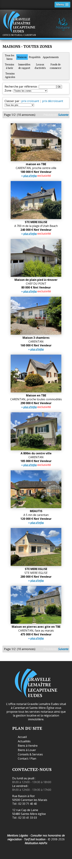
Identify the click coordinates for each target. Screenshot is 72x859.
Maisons (22, 57)
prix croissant (30, 101)
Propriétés (35, 57)
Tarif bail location (34, 839)
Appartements (51, 57)
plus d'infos (30, 175)
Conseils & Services (30, 754)
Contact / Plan (27, 758)
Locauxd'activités (40, 66)
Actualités (24, 741)
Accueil (22, 737)
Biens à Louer (27, 750)
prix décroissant (52, 101)
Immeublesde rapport (24, 66)
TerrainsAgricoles (10, 75)
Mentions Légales (17, 835)
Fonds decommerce (55, 66)
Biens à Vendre (28, 746)
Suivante (63, 115)
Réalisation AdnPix (36, 843)
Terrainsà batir (9, 66)
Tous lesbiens (9, 57)
